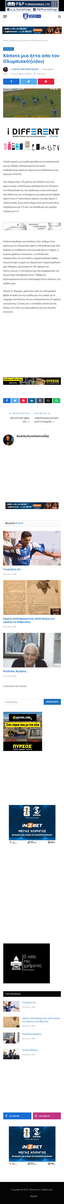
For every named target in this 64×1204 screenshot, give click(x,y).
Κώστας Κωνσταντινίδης (25, 69)
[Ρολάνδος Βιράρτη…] (32, 650)
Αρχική (33, 1196)
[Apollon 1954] (32, 16)
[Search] (59, 16)
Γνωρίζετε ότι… (13, 569)
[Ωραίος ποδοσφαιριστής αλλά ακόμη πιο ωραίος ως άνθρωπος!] (32, 597)
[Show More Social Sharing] (58, 82)
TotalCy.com (46, 1189)
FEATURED (8, 49)
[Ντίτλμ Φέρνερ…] (11, 1053)
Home (5, 40)
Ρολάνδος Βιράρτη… (16, 671)
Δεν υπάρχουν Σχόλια (22, 73)
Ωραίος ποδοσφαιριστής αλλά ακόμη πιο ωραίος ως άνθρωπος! (29, 620)
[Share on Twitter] (11, 82)
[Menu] (5, 16)
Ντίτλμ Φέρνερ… (30, 1050)
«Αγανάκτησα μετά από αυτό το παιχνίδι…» (46, 420)
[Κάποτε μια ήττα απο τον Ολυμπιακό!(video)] (32, 103)
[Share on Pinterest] (46, 82)
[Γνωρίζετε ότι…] (32, 548)
